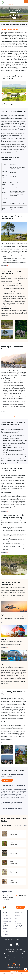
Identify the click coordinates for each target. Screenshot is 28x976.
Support (4, 923)
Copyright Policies (7, 921)
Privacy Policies (6, 920)
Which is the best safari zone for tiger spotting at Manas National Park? (11, 809)
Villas (16, 918)
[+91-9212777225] (25, 969)
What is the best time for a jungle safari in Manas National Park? (12, 803)
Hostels (16, 920)
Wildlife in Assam (14, 24)
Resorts (16, 917)
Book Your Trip (20, 907)
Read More (4, 265)
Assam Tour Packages (8, 897)
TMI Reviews (5, 917)
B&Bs (16, 921)
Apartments (17, 915)
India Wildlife (6, 899)
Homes (16, 913)
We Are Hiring (6, 915)
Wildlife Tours (5, 24)
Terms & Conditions (7, 918)
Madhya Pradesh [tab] (6, 825)
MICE (16, 928)
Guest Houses (18, 923)
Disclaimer (5, 928)
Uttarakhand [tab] (17, 825)
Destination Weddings (19, 926)
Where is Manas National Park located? (12, 785)
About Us (5, 913)
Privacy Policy (6, 929)
